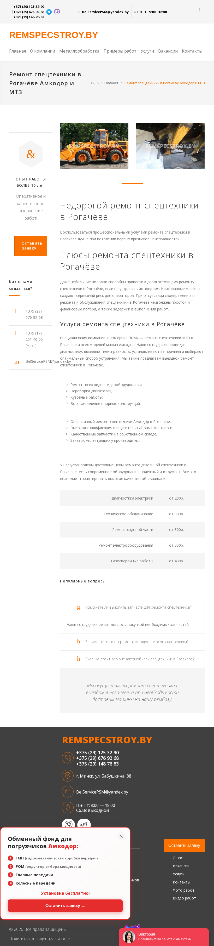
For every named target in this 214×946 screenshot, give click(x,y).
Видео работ (184, 898)
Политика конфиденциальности (39, 939)
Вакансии (168, 51)
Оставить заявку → (65, 905)
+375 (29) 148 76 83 (97, 764)
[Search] (200, 9)
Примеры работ (120, 51)
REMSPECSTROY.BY (53, 35)
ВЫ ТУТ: (96, 83)
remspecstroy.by (107, 740)
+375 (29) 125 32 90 (97, 753)
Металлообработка (79, 51)
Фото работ (183, 890)
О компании (42, 51)
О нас (178, 857)
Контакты (192, 51)
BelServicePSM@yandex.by (105, 11)
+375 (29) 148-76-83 (29, 17)
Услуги (147, 51)
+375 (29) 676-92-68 (29, 11)
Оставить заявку (184, 845)
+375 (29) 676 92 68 (97, 758)
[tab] (132, 607)
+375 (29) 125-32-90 (29, 6)
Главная (17, 51)
